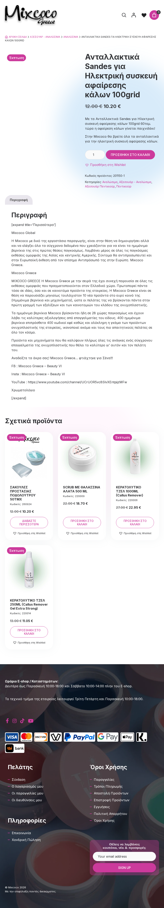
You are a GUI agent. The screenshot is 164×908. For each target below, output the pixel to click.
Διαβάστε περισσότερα (29, 522)
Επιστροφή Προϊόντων (111, 800)
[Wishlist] (144, 15)
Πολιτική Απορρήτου (110, 814)
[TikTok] (22, 720)
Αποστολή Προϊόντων (111, 793)
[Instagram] (14, 720)
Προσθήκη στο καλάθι (130, 155)
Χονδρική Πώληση (26, 840)
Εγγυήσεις (102, 807)
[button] (105, 164)
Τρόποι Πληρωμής (108, 786)
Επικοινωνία (21, 833)
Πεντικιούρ (123, 186)
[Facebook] (7, 720)
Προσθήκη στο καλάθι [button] (82, 522)
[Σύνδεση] (134, 15)
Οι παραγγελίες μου (27, 793)
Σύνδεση (18, 780)
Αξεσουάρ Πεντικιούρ (100, 186)
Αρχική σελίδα (18, 36)
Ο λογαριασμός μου (27, 786)
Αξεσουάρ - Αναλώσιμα (45, 36)
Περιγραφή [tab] (19, 200)
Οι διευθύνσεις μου (27, 800)
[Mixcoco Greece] (31, 15)
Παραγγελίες (104, 780)
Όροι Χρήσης (104, 821)
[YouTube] (30, 720)
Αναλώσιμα (70, 36)
